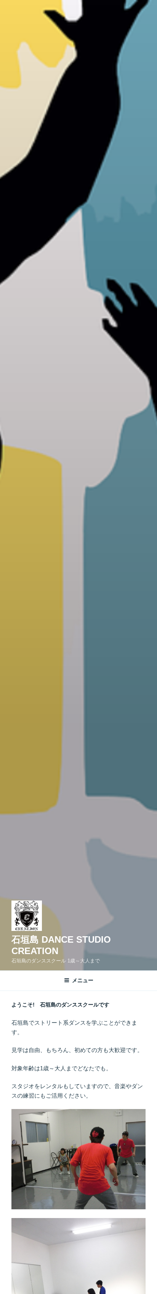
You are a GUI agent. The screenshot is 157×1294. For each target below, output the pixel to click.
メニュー (82, 980)
